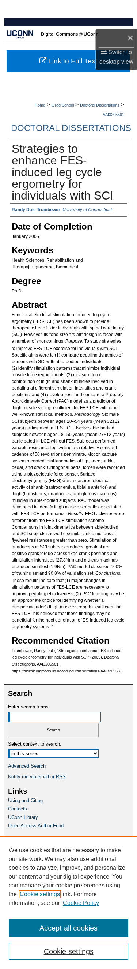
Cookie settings (40, 894)
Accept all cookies (68, 928)
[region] (68, 902)
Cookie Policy (81, 903)
